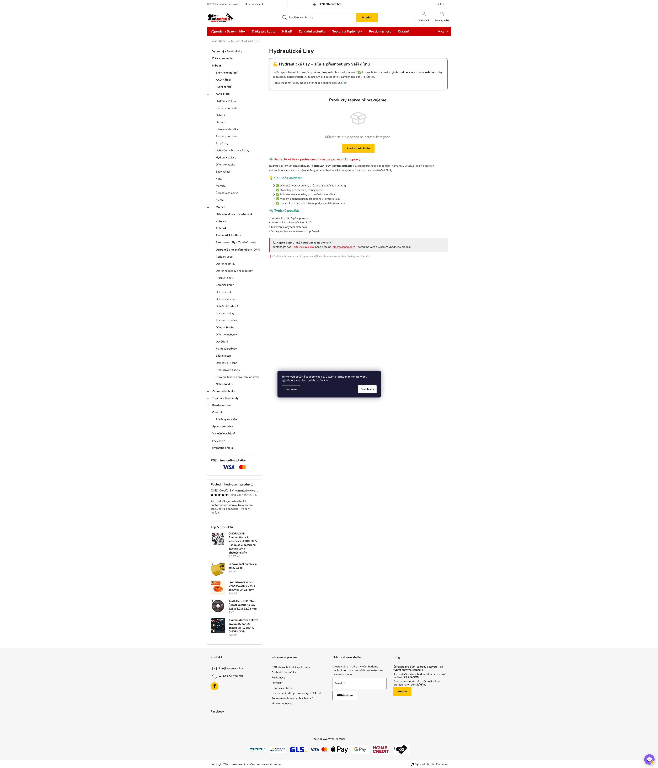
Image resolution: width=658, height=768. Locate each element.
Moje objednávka (281, 703)
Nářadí (216, 66)
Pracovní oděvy (225, 313)
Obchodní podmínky (254, 4)
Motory (220, 207)
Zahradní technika (223, 391)
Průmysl (221, 228)
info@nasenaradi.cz (343, 246)
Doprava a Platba (281, 688)
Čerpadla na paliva (227, 193)
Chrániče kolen (225, 285)
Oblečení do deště (227, 306)
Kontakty (276, 683)
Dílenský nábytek (226, 334)
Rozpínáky (222, 143)
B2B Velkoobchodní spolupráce (223, 4)
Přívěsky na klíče (226, 419)
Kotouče (221, 221)
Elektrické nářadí (226, 73)
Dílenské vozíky (225, 165)
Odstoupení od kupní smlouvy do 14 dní (296, 693)
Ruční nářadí (224, 87)
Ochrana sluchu (225, 299)
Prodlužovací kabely (228, 370)
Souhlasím (367, 389)
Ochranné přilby (225, 264)
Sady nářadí (223, 172)
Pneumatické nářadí (228, 235)
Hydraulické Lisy (226, 101)
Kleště (220, 200)
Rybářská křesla (222, 448)
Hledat (367, 17)
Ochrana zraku (224, 292)
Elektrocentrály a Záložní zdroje (236, 242)
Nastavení (291, 389)
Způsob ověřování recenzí (329, 739)
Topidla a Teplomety (225, 398)
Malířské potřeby (226, 349)
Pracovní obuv (224, 278)
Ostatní (220, 115)
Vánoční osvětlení (223, 433)
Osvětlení (222, 342)
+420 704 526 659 (231, 676)
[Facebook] (214, 686)
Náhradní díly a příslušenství (234, 214)
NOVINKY (218, 441)
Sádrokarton (223, 356)
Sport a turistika (222, 426)
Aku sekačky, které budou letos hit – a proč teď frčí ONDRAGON (419, 676)
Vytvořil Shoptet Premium (431, 764)
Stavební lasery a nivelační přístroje (238, 377)
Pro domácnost (221, 405)
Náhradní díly (224, 384)
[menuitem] (227, 31)
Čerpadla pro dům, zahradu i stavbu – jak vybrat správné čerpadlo (418, 668)
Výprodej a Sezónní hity (227, 51)
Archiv (402, 691)
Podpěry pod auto (227, 108)
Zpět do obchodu (358, 148)
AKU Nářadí (223, 80)
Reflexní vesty (224, 257)
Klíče (219, 179)
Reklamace (278, 677)
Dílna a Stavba (225, 327)
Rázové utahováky (227, 129)
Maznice (221, 186)
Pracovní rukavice (226, 320)
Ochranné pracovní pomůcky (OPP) (238, 250)
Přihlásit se (345, 695)
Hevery (220, 122)
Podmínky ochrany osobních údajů (292, 698)
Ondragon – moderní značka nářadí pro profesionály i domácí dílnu (417, 683)
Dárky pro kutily (222, 58)
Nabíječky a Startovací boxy (232, 150)
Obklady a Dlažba (226, 363)
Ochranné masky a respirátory (234, 271)
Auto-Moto (223, 94)
